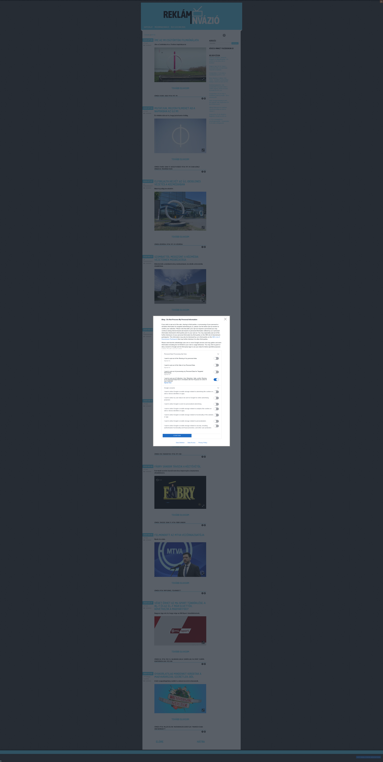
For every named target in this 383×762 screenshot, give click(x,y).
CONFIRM (177, 435)
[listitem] (191, 354)
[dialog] (191, 381)
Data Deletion (180, 442)
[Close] (226, 320)
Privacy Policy (202, 442)
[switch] (216, 358)
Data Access (191, 442)
